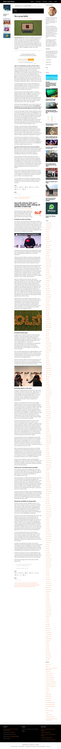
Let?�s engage (48, 694)
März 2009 (48, 478)
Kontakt (47, 692)
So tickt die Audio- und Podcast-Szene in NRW (50, 99)
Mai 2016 (47, 315)
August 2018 (48, 280)
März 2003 (48, 626)
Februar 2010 (48, 456)
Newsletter (23, 198)
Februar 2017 (48, 304)
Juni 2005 (47, 571)
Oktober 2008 (48, 489)
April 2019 (47, 270)
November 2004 (48, 585)
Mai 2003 (47, 622)
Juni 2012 (47, 399)
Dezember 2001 (48, 657)
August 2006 (48, 542)
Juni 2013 (47, 380)
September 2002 (49, 638)
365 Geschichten (21, 582)
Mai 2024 (47, 235)
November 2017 (48, 296)
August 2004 (48, 591)
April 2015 (47, 337)
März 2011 (47, 429)
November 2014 (48, 345)
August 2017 (48, 300)
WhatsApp (30, 586)
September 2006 (49, 540)
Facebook (16, 585)
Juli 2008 (47, 495)
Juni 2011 (47, 423)
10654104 (8, 738)
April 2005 (47, 575)
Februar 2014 (48, 364)
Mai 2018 (47, 286)
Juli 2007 (47, 519)
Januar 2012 (48, 409)
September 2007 (49, 515)
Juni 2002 (47, 644)
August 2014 (48, 351)
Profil (47, 708)
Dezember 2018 (48, 276)
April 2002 (47, 648)
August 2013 (48, 376)
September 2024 (49, 227)
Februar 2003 (48, 628)
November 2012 (48, 392)
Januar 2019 (48, 274)
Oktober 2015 (48, 325)
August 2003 (48, 616)
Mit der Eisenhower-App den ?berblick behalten (52, 124)
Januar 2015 (48, 341)
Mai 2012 (47, 401)
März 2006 (48, 552)
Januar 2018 (48, 292)
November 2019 (48, 261)
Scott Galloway (25, 586)
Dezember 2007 (48, 509)
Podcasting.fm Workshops (50, 706)
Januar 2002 (48, 655)
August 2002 (48, 640)
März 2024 (48, 239)
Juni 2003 (47, 620)
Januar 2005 (48, 581)
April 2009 (47, 476)
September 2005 (49, 564)
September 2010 (49, 442)
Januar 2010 (48, 458)
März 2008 (48, 503)
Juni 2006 (47, 546)
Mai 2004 (47, 597)
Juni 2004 (47, 595)
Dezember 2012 (48, 390)
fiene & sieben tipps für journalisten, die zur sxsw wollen (51, 165)
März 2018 (47, 288)
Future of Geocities (11, 732)
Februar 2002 (48, 653)
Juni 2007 (47, 521)
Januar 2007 (48, 532)
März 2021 (47, 247)
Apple (27, 584)
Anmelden (37, 744)
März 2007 (47, 528)
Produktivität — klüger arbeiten (46, 737)
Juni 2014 (47, 356)
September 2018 (48, 278)
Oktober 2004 (48, 587)
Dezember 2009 (48, 460)
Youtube (27, 198)
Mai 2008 (47, 499)
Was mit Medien (27, 197)
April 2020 (47, 255)
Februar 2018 (48, 290)
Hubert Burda (23, 585)
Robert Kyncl (20, 586)
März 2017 (47, 302)
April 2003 (47, 624)
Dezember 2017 (48, 294)
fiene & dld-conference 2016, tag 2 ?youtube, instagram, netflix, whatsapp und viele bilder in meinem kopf (27, 205)
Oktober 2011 (48, 415)
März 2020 (48, 257)
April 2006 (47, 550)
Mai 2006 (47, 548)
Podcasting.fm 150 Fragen (50, 702)
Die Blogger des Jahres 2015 (51, 683)
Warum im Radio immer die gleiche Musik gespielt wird (51, 137)
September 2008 (49, 491)
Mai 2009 (47, 474)
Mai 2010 (47, 450)
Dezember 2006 (48, 534)
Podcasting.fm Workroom (50, 704)
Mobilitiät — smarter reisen (46, 732)
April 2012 (47, 403)
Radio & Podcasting (49, 710)
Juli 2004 (47, 593)
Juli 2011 (47, 421)
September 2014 (48, 349)
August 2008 (48, 493)
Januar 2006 (48, 556)
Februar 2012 (48, 407)
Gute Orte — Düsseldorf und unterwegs (48, 739)
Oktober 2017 (48, 298)
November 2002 (48, 634)
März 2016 (47, 317)
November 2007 (48, 511)
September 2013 (48, 374)
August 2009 (48, 468)
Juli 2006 (47, 544)
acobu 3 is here (48, 664)
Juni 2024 (47, 233)
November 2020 (48, 249)
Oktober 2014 (48, 347)
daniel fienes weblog (8, 1)
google (19, 585)
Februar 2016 (48, 319)
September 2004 (49, 589)
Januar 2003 (48, 630)
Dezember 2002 (48, 632)
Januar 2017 (48, 306)
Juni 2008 (47, 497)
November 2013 (48, 370)
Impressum (48, 690)
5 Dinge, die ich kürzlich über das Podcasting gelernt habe (52, 112)
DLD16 (38, 584)
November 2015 (48, 323)
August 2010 (48, 444)
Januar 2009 (48, 483)
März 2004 (48, 601)
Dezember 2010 (48, 435)
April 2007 (47, 526)
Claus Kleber (34, 584)
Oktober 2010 (48, 440)
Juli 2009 (47, 470)
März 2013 (47, 384)
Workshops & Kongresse (50, 716)
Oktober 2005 (48, 562)
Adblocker (20, 584)
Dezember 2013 (48, 368)
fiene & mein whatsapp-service (51, 216)
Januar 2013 (48, 388)
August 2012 (48, 397)
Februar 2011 (48, 431)
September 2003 (49, 614)
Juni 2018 (47, 284)
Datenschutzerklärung (50, 679)
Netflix (20, 198)
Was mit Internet (21, 197)
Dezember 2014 (48, 343)
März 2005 (48, 577)
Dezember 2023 (48, 241)
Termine (47, 712)
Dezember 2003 (48, 607)
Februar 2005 (48, 579)
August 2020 (48, 251)
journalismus (32, 585)
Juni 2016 (47, 313)
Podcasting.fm (48, 700)
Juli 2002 (47, 642)
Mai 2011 (47, 425)
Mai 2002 (47, 646)
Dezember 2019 (48, 259)
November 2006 (48, 536)
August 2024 (48, 229)
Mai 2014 (47, 358)
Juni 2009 (47, 472)
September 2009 (49, 466)
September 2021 (48, 245)
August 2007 (48, 517)
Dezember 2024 (48, 222)
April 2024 (47, 237)
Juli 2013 (47, 378)
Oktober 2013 (48, 372)
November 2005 (48, 560)
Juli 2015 (47, 331)
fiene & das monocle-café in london (51, 182)
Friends (47, 688)
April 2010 (47, 452)
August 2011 (48, 419)
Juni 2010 (47, 448)
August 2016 (48, 308)
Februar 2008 (48, 505)
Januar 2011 (48, 433)
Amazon (24, 584)
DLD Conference (28, 582)
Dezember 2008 (48, 485)
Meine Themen (48, 698)
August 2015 (48, 329)
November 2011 (48, 413)
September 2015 (48, 327)
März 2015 (47, 339)
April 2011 (47, 427)
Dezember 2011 (48, 411)
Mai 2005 (47, 573)
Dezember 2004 (48, 583)
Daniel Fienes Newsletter (50, 677)
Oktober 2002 (48, 636)
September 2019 (48, 265)
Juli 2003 (47, 618)
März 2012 (47, 405)
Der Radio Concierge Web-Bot (51, 681)
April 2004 (47, 599)
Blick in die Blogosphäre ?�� (13, 736)
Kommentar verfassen (28, 18)
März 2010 (47, 454)
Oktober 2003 (48, 612)
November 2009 (48, 462)
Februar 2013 (48, 386)
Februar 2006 (48, 554)
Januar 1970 (48, 659)
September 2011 (48, 417)
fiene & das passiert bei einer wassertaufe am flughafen (51, 199)
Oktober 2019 (48, 263)
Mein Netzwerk (48, 696)
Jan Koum (27, 585)
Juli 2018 (47, 282)
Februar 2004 (48, 603)
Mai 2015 (47, 335)
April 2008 (47, 501)
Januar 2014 (48, 366)
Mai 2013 (47, 382)
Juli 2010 (47, 446)
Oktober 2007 (48, 513)
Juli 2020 (47, 253)
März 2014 (47, 362)
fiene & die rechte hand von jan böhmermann (51, 147)
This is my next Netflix (21, 16)
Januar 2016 (48, 321)
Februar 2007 (48, 530)
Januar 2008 (48, 507)
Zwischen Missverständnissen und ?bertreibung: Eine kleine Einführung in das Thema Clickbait (51, 84)
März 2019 (47, 272)
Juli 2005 (47, 569)
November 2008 (48, 487)
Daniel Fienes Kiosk (49, 673)
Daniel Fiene (48, 671)
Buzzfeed (30, 584)
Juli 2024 (47, 231)
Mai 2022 (47, 243)
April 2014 (47, 360)
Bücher (47, 666)
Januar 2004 (48, 605)
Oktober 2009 (48, 464)
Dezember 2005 (48, 558)
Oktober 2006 (48, 538)
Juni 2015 (47, 333)
